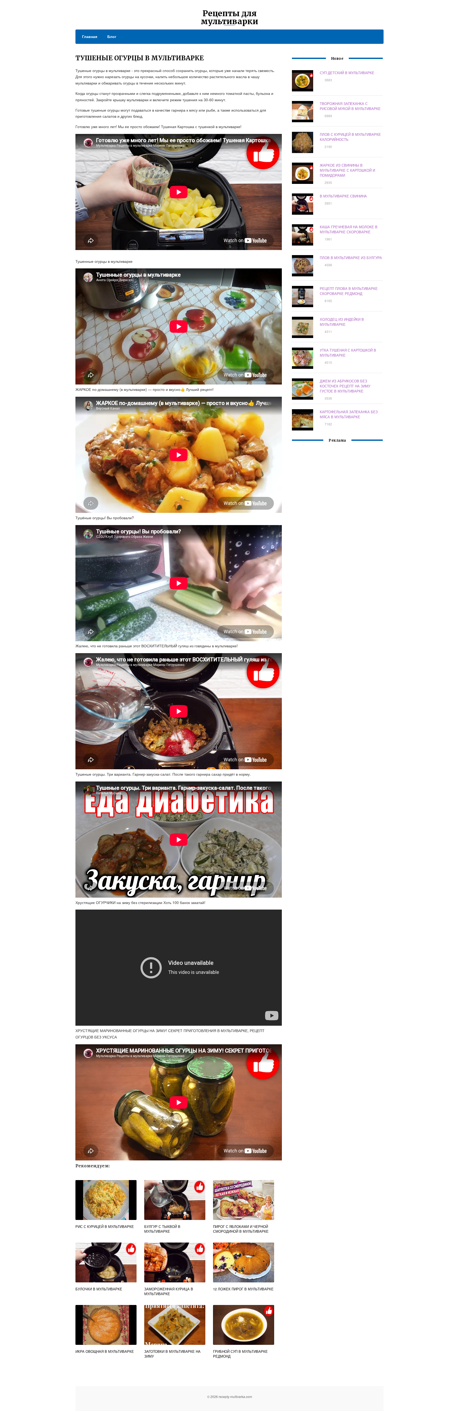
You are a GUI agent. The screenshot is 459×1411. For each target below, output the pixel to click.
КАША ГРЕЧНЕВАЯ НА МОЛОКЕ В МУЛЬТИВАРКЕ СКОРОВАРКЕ (348, 229)
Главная (89, 36)
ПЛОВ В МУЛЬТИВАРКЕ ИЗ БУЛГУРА (351, 257)
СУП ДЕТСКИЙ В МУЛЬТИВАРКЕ (347, 72)
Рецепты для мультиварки (229, 17)
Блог (111, 36)
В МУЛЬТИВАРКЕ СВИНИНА (343, 195)
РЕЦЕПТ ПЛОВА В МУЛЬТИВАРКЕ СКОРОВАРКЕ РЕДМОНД (349, 291)
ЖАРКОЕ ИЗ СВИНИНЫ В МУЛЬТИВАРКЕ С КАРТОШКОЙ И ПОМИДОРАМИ (347, 170)
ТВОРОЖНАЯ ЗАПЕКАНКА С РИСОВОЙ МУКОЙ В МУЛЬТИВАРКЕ (350, 106)
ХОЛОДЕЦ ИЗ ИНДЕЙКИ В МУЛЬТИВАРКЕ (342, 322)
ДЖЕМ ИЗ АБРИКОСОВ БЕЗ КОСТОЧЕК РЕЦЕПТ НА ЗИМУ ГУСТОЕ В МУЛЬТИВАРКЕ (345, 386)
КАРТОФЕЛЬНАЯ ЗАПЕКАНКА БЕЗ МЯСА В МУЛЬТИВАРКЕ (349, 414)
